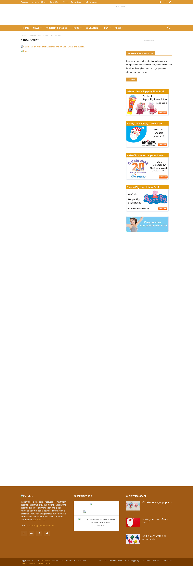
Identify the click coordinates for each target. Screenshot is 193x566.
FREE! (118, 28)
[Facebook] (156, 2)
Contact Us (54, 2)
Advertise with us (38, 2)
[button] (168, 28)
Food (76, 28)
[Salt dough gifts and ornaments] (133, 539)
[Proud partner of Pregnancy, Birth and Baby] (96, 512)
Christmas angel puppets (157, 502)
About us (24, 2)
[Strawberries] (53, 47)
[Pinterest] (165, 2)
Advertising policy (132, 560)
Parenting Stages (56, 28)
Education (92, 28)
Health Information (45, 563)
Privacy (65, 2)
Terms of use (76, 2)
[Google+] (160, 2)
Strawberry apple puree (38, 35)
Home (26, 28)
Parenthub (46, 560)
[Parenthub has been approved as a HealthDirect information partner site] (96, 504)
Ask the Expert (91, 2)
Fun (106, 28)
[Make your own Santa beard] (133, 522)
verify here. (100, 525)
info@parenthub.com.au (43, 525)
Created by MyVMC (28, 563)
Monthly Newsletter (140, 53)
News (36, 28)
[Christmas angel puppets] (133, 506)
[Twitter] (170, 2)
